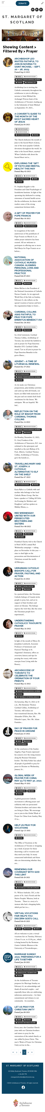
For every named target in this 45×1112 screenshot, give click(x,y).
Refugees (20, 537)
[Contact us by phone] (42, 3)
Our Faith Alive (22, 129)
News (19, 76)
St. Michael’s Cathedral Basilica (28, 697)
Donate (23, 3)
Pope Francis (31, 226)
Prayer (19, 82)
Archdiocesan (31, 76)
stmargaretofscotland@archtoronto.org (22, 1077)
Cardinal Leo (31, 82)
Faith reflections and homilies (28, 888)
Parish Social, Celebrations (27, 972)
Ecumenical (21, 791)
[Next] (32, 1052)
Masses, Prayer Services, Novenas (28, 79)
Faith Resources (23, 135)
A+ (33, 9)
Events (29, 534)
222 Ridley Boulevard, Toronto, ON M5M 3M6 (22, 1071)
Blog (19, 176)
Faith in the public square (26, 1022)
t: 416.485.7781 (22, 1074)
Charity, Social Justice (25, 586)
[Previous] (13, 1052)
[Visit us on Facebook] (23, 1087)
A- (37, 9)
